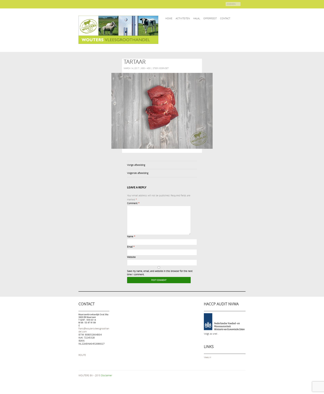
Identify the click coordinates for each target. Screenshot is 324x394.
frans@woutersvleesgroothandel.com (93, 330)
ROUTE (82, 355)
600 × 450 (146, 68)
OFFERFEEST (210, 18)
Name (131, 236)
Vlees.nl (207, 357)
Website (131, 257)
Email (131, 246)
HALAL (196, 18)
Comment (133, 203)
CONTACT (225, 18)
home (168, 18)
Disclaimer (106, 375)
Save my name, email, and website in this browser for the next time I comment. (160, 272)
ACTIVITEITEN (183, 18)
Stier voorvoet (161, 68)
